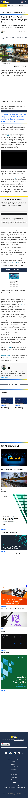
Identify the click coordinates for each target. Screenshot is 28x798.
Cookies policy (14, 774)
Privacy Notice (19, 219)
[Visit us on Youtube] (15, 753)
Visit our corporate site (19, 740)
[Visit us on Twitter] (10, 753)
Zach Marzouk (9, 31)
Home (2, 12)
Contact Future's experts (14, 759)
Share (4, 66)
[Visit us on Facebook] (6, 753)
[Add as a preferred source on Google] (5, 744)
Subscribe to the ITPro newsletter (16, 5)
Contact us (14, 764)
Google (15, 178)
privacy (10, 375)
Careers (14, 782)
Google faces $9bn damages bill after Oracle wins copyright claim (12, 118)
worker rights (16, 375)
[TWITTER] (9, 368)
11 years (10, 347)
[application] (14, 159)
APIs (8, 136)
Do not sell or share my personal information (14, 787)
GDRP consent (14, 780)
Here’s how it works (14, 38)
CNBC (20, 304)
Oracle (3, 146)
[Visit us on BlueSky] (18, 753)
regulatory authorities (14, 262)
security (5, 375)
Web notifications (14, 772)
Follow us (17, 66)
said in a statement (20, 249)
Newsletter (24, 66)
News (25, 31)
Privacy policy (14, 769)
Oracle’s (9, 105)
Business (9, 12)
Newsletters (14, 777)
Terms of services (17, 218)
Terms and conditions (14, 767)
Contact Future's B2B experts (14, 785)
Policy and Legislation (19, 12)
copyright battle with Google (14, 346)
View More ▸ (14, 724)
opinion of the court (20, 126)
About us (14, 761)
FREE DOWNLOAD (5, 295)
